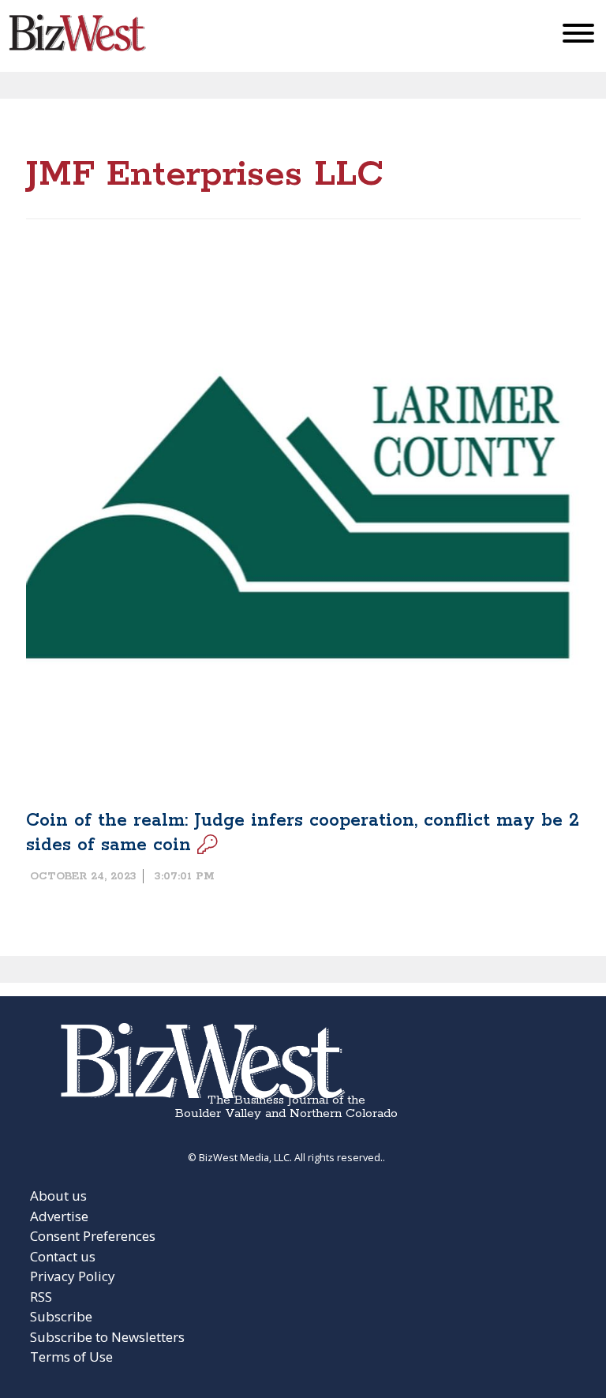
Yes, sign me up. (303, 517)
